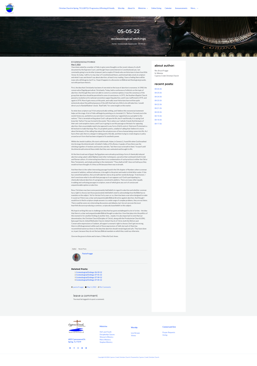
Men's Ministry (105, 340)
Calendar (168, 8)
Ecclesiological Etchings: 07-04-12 (89, 277)
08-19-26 (158, 116)
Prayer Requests (168, 332)
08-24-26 (158, 97)
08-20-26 (158, 112)
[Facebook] (70, 348)
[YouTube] (86, 348)
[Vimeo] (74, 348)
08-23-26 (158, 100)
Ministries (142, 8)
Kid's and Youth (105, 332)
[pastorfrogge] (76, 257)
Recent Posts (82, 249)
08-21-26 (158, 108)
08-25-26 (158, 93)
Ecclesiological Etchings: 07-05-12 (89, 280)
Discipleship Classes (107, 334)
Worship (121, 8)
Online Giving (156, 8)
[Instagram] (82, 348)
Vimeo (133, 335)
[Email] (78, 348)
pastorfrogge (87, 253)
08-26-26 (158, 89)
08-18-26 (158, 120)
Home (114, 44)
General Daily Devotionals (127, 44)
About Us (131, 8)
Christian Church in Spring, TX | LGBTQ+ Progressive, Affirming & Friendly (87, 8)
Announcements (181, 8)
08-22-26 (158, 104)
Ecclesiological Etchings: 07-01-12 (89, 275)
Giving (164, 335)
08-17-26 (158, 124)
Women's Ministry (106, 337)
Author (74, 249)
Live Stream (135, 333)
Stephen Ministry (106, 342)
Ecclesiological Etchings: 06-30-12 (89, 272)
